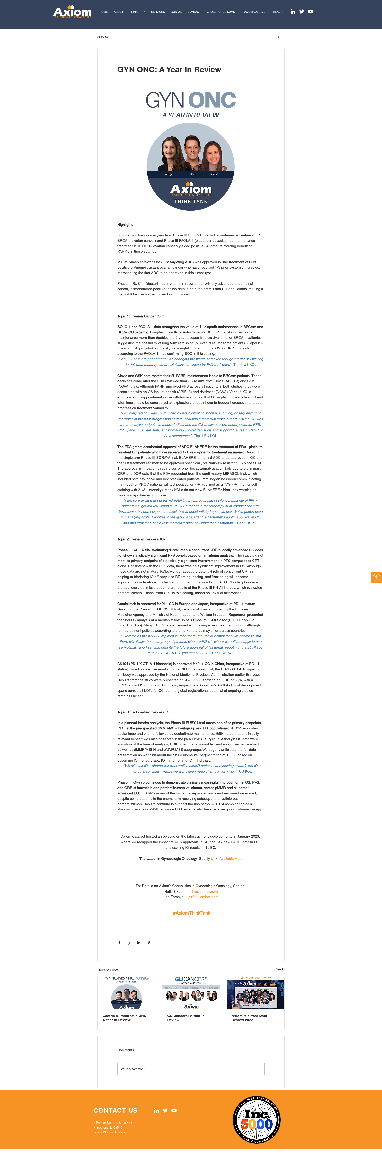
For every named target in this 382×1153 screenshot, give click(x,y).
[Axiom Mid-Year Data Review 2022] (255, 993)
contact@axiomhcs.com (110, 1132)
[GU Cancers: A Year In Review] (191, 993)
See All (280, 969)
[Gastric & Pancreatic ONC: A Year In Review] (126, 993)
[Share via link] (148, 943)
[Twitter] (301, 11)
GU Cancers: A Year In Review (186, 1018)
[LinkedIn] (293, 11)
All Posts (102, 36)
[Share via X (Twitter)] (129, 943)
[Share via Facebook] (119, 943)
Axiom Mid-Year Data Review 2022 (249, 1018)
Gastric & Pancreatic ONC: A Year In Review (125, 1018)
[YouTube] (310, 11)
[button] (279, 36)
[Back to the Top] (376, 577)
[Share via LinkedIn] (139, 943)
